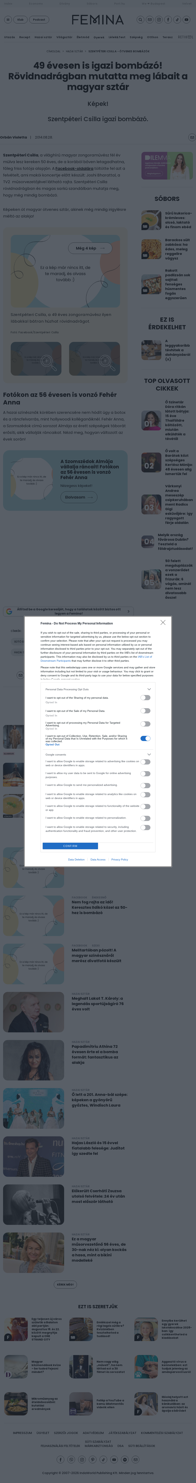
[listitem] (98, 689)
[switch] (145, 697)
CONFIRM (70, 846)
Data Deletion (76, 859)
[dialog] (98, 741)
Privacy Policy (119, 859)
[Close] (164, 623)
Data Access (98, 859)
